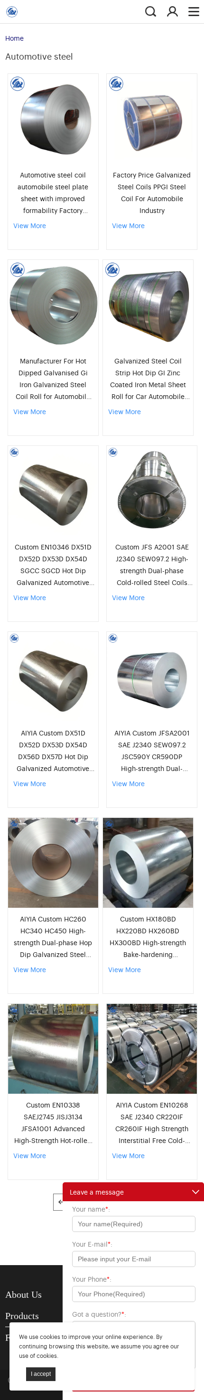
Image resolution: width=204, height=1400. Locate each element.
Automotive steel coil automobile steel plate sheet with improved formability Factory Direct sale (53, 193)
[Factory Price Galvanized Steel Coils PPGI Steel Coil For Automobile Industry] (152, 119)
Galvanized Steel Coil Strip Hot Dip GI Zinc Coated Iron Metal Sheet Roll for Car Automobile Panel (148, 379)
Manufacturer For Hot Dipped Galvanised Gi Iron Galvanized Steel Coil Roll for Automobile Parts (53, 379)
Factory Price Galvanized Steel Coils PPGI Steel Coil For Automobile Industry (152, 192)
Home (14, 37)
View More (29, 225)
